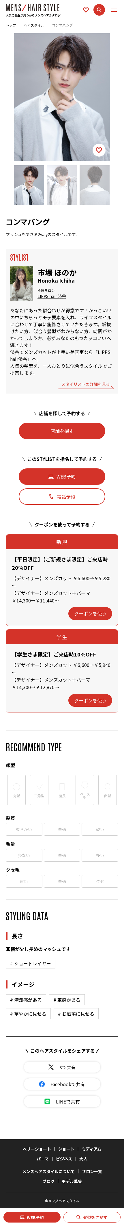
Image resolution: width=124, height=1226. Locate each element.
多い (100, 855)
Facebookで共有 (67, 1084)
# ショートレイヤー (30, 963)
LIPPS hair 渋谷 (51, 296)
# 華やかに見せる (28, 1013)
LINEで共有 (68, 1101)
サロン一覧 (92, 1171)
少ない (24, 855)
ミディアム (91, 1149)
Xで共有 (67, 1067)
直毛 (24, 881)
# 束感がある (66, 999)
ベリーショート (37, 1149)
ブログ (48, 1181)
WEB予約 (35, 1217)
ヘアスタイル (34, 25)
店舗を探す (62, 430)
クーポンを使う (90, 613)
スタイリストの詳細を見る (85, 384)
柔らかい (24, 829)
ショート (66, 1149)
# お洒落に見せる (76, 1013)
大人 (83, 1159)
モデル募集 (72, 1181)
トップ (11, 25)
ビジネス (64, 1159)
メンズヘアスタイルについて (48, 1171)
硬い (100, 829)
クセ (100, 881)
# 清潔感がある (26, 999)
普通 (62, 829)
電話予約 (66, 496)
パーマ (43, 1159)
